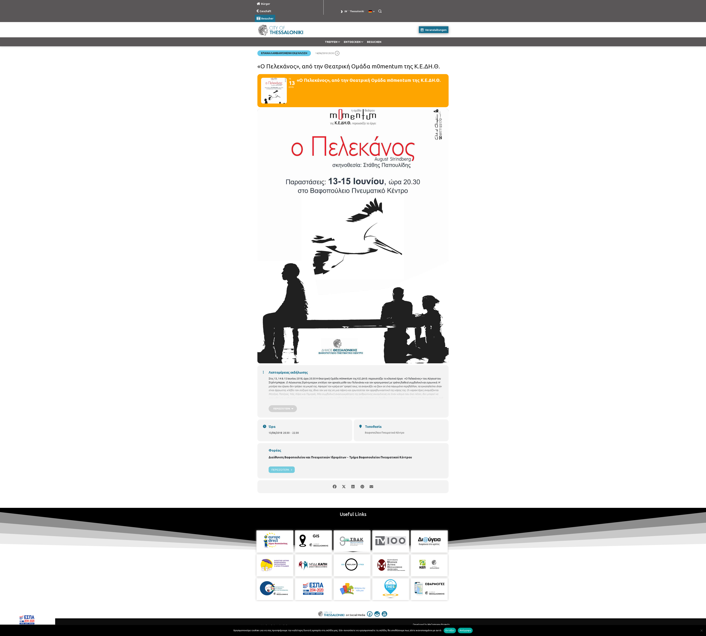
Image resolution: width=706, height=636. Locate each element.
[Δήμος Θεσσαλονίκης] (284, 29)
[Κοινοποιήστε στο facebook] (334, 486)
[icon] (369, 615)
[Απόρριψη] (701, 630)
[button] (379, 11)
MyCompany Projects (439, 624)
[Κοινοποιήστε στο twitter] (343, 486)
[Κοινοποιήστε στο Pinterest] (362, 486)
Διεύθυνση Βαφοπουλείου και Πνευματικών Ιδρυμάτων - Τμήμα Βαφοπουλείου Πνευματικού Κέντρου (340, 457)
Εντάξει (449, 630)
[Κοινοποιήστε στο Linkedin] (353, 486)
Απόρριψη (465, 630)
